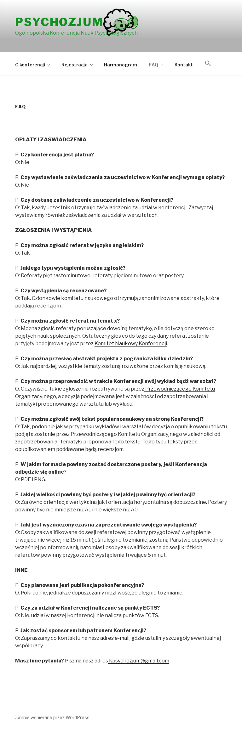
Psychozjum (59, 22)
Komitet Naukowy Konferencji (131, 343)
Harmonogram (120, 64)
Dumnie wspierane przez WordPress (51, 717)
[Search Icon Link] (207, 63)
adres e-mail (115, 638)
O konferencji (30, 64)
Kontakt (184, 64)
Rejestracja (74, 64)
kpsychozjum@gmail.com (138, 661)
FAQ (153, 64)
